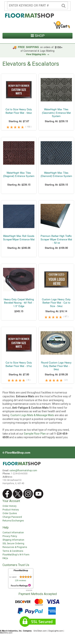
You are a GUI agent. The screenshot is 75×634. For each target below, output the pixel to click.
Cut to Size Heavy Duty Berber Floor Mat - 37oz (19, 364)
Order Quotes (9, 513)
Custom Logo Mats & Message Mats (32, 415)
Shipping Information (13, 540)
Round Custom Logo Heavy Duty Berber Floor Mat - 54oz (56, 366)
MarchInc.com (6, 632)
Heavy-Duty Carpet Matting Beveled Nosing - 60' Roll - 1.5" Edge (19, 303)
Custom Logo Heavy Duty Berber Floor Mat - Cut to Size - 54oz (56, 303)
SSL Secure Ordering (13, 543)
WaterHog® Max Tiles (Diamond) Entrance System (56, 174)
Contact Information (13, 532)
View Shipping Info (37, 54)
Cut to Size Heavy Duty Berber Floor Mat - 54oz (19, 111)
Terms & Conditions (12, 551)
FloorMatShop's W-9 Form (15, 554)
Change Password (12, 517)
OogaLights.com (55, 630)
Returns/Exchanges (13, 520)
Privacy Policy (9, 536)
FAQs (5, 558)
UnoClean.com (40, 630)
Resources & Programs (14, 547)
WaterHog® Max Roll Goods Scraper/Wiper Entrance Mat (19, 237)
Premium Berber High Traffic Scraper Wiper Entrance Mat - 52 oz (56, 239)
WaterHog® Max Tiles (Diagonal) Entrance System (18, 174)
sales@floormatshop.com (23, 470)
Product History (10, 509)
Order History (9, 506)
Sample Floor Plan (35, 433)
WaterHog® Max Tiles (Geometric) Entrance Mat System (56, 113)
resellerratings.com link (21, 585)
